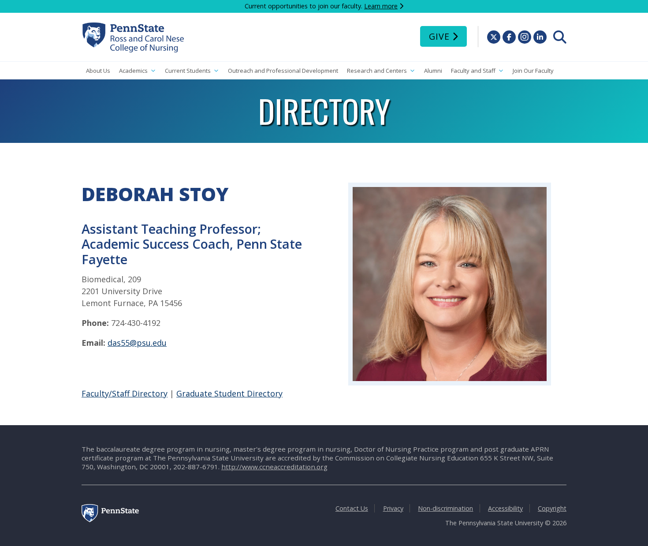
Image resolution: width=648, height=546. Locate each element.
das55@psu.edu (137, 342)
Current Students (188, 71)
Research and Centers (377, 71)
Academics (133, 71)
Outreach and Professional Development (283, 71)
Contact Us (351, 508)
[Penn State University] (110, 520)
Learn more (381, 6)
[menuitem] (559, 37)
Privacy (393, 508)
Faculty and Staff (473, 71)
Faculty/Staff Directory (125, 393)
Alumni (433, 71)
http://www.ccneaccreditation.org (274, 466)
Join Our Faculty (533, 71)
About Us (98, 71)
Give (439, 36)
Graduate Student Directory (229, 393)
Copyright (552, 508)
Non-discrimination (445, 508)
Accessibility (505, 508)
